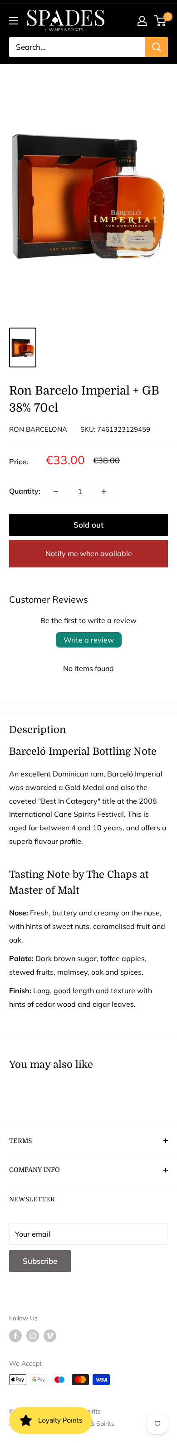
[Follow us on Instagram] (32, 1336)
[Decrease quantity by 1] (55, 491)
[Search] (156, 47)
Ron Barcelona (38, 429)
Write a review (89, 639)
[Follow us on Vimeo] (50, 1336)
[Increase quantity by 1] (103, 491)
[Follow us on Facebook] (15, 1336)
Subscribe (40, 1261)
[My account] (142, 21)
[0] (160, 20)
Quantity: (24, 490)
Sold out (88, 524)
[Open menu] (13, 20)
